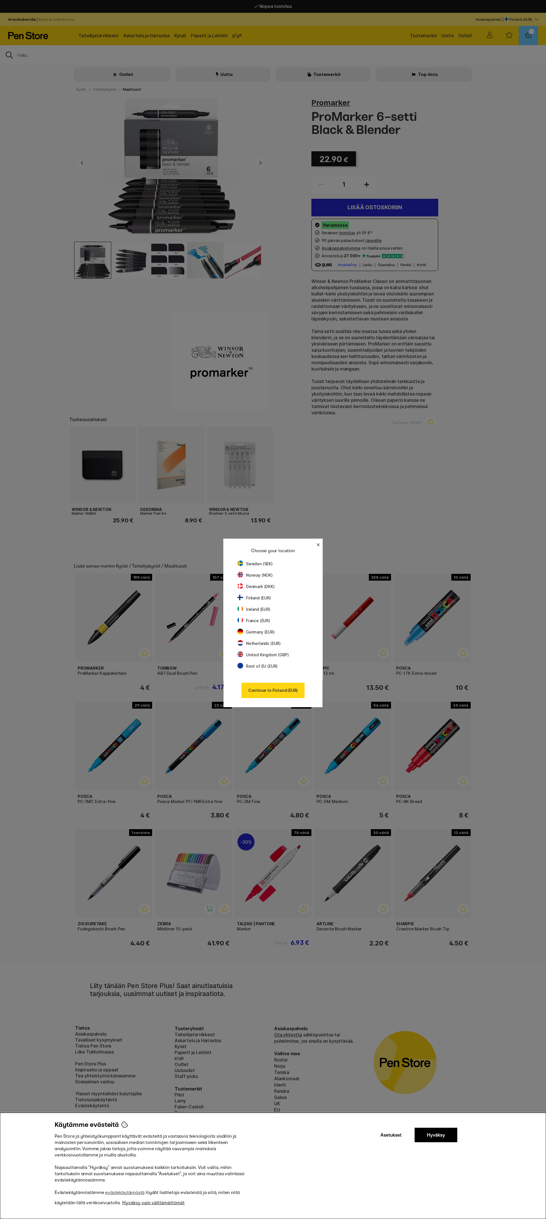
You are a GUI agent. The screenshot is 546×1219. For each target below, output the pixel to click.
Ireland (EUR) (258, 609)
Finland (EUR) (258, 597)
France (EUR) (258, 620)
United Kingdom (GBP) (267, 654)
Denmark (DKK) (260, 586)
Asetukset (391, 1135)
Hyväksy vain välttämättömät (153, 1202)
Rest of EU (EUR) (262, 666)
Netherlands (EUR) (263, 643)
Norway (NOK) (259, 575)
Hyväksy (436, 1135)
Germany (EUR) (260, 632)
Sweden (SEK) (259, 563)
